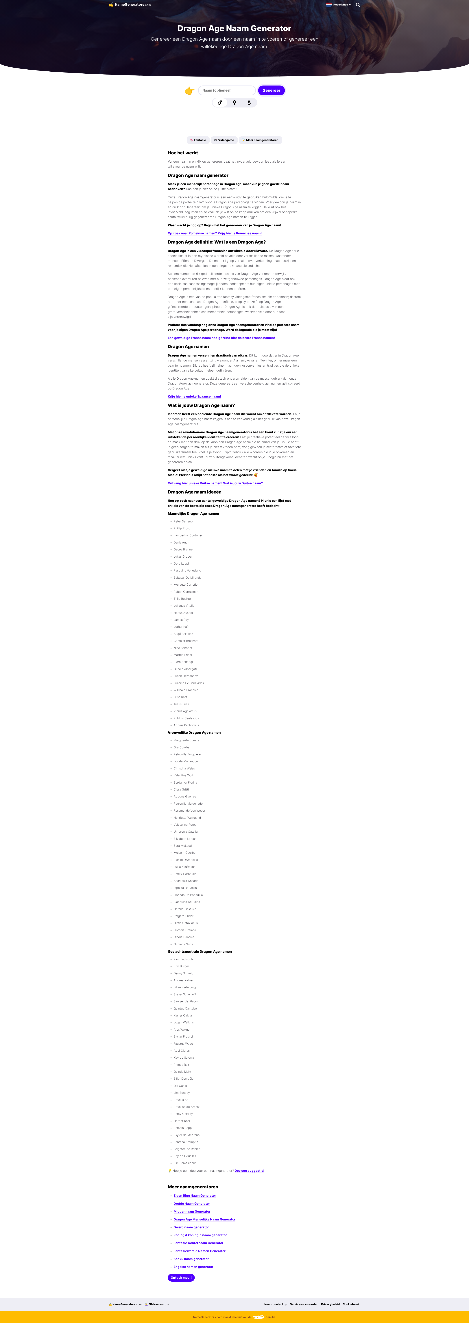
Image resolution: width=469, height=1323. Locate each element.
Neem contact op (275, 1304)
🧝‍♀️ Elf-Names (157, 1304)
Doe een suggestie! (249, 1170)
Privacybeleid (330, 1304)
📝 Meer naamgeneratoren (260, 140)
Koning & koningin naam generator (200, 1235)
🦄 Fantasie (197, 140)
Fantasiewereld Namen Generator (200, 1251)
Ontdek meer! (181, 1277)
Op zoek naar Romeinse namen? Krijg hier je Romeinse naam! (215, 233)
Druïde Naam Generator (192, 1203)
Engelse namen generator (193, 1267)
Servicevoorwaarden (304, 1304)
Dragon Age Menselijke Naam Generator (204, 1219)
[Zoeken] (358, 4)
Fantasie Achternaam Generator (198, 1243)
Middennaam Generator (192, 1211)
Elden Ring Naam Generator (195, 1195)
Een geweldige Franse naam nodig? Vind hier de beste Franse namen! (221, 338)
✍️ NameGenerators (125, 1304)
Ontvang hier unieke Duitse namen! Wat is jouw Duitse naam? (215, 483)
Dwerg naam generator (191, 1227)
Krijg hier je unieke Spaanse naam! (194, 396)
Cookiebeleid (352, 1304)
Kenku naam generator (191, 1259)
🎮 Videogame (224, 140)
